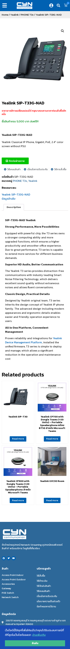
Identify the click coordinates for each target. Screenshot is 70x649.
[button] (5, 5)
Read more (18, 439)
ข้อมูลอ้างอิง (8, 199)
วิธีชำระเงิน (42, 581)
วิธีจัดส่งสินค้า (44, 586)
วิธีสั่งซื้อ (41, 576)
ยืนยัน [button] (35, 643)
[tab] (14, 207)
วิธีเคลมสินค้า (43, 591)
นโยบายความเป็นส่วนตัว (48, 601)
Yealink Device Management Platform (33, 340)
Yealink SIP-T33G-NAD (23, 103)
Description (14, 207)
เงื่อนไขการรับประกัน (47, 596)
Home (5, 15)
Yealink (14, 15)
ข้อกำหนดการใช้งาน (46, 606)
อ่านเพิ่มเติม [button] (39, 635)
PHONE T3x (27, 15)
